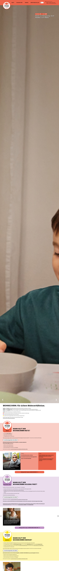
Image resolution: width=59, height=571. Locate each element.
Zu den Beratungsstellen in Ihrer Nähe (10, 440)
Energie (26, 2)
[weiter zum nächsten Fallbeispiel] (58, 516)
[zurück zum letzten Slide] (3, 400)
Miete (13, 2)
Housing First (19, 2)
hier (41, 501)
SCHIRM (25, 504)
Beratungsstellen (35, 2)
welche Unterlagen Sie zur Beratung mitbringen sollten (19, 449)
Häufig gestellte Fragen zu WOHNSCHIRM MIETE (29, 472)
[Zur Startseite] (6, 5)
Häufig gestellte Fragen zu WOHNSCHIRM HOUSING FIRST (29, 527)
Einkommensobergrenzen (23, 545)
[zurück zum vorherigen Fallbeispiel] (0, 516)
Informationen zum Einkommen (38, 545)
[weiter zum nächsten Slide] (56, 400)
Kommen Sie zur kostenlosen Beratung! (9, 418)
